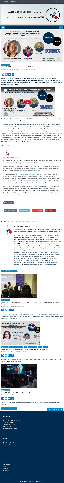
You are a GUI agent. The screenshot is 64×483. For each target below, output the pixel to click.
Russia (40, 347)
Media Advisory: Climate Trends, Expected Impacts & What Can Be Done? (10, 409)
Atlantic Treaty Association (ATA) (29, 174)
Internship (6, 471)
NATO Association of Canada (18, 69)
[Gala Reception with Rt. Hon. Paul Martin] (32, 376)
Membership (6, 464)
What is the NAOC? (8, 443)
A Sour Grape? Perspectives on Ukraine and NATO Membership (24, 349)
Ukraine (45, 347)
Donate (5, 466)
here (54, 82)
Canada (17, 221)
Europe (22, 221)
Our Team (6, 447)
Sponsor (5, 468)
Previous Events (5, 65)
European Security (29, 221)
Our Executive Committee (10, 445)
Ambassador (10, 221)
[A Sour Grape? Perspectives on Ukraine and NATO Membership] (32, 333)
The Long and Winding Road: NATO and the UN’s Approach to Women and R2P (56, 409)
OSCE (36, 221)
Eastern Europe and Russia (15, 347)
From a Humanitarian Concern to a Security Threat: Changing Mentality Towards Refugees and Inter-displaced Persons (31, 303)
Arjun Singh (4, 347)
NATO (25, 347)
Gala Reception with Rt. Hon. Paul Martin (15, 392)
